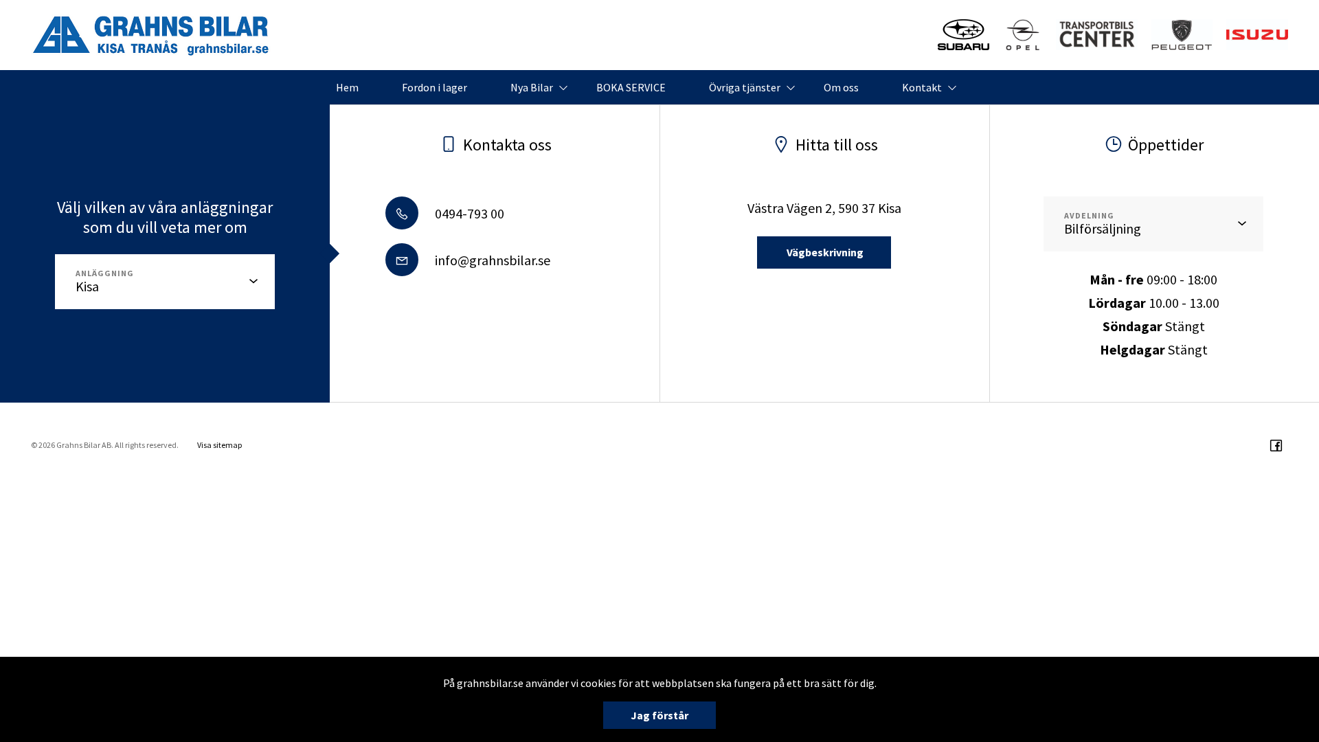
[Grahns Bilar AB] (151, 35)
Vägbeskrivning (824, 252)
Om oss (841, 87)
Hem (347, 87)
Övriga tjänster (744, 87)
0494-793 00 (468, 213)
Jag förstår (659, 715)
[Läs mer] (963, 34)
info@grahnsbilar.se (491, 260)
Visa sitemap (219, 445)
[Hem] (1182, 34)
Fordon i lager (434, 87)
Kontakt (922, 87)
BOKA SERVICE (631, 87)
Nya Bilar (531, 87)
